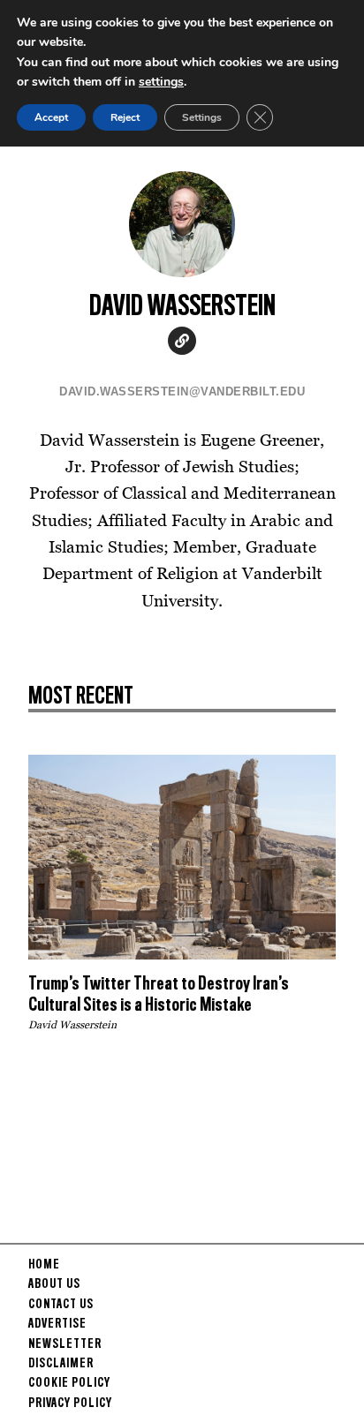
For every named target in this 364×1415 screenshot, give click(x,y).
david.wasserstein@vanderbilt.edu (182, 391)
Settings (202, 117)
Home (44, 1265)
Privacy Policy (70, 1403)
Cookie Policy (69, 1383)
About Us (54, 1284)
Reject (125, 117)
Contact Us (61, 1304)
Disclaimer (61, 1364)
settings (161, 81)
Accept (51, 117)
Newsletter (65, 1344)
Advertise (57, 1324)
